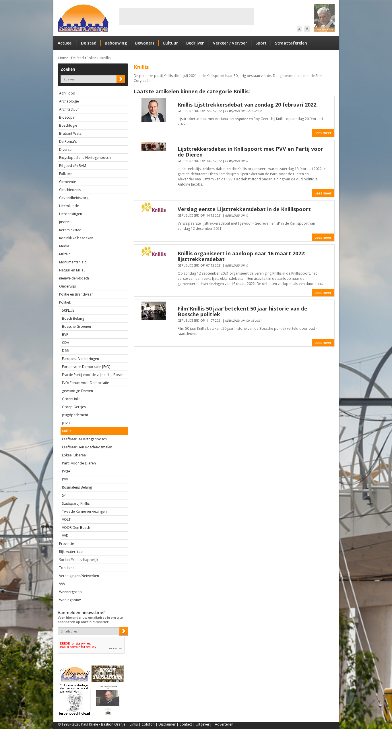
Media (64, 246)
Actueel (65, 43)
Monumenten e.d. (73, 262)
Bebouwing (116, 43)
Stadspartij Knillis (76, 503)
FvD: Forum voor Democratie (85, 382)
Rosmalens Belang (77, 487)
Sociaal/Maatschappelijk (78, 559)
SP (64, 495)
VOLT (66, 519)
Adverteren (224, 724)
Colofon (148, 724)
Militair (64, 254)
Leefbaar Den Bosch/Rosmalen (87, 447)
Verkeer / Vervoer (230, 43)
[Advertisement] (186, 16)
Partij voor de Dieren (79, 463)
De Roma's (68, 141)
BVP (65, 334)
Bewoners (144, 43)
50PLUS (68, 310)
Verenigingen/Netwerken (79, 575)
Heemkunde (69, 205)
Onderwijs (67, 286)
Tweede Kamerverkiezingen (84, 511)
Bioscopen (68, 117)
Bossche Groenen (76, 326)
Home (63, 57)
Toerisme (67, 567)
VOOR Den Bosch (76, 527)
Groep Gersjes (74, 406)
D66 (65, 350)
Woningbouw (70, 599)
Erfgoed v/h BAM (72, 165)
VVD (65, 535)
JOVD (66, 423)
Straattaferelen (291, 43)
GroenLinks (71, 398)
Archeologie (69, 101)
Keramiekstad (70, 229)
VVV (62, 583)
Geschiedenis (70, 189)
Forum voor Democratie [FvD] (86, 366)
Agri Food (67, 93)
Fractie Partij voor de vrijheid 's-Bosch (92, 374)
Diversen (66, 149)
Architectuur (69, 109)
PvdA (66, 471)
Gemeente (67, 181)
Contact (185, 724)
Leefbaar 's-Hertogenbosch (84, 439)
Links (134, 724)
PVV (65, 479)
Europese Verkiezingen (80, 358)
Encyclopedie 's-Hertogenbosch (85, 157)
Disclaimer (167, 724)
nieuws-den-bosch (74, 278)
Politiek (92, 57)
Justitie (64, 221)
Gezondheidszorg (73, 197)
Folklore (65, 173)
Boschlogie (68, 125)
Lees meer (323, 132)
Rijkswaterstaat (71, 551)
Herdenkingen (70, 213)
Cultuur (170, 43)
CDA (65, 342)
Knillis (105, 57)
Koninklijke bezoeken (76, 238)
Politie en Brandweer (76, 294)
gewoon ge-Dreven (77, 390)
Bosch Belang (73, 318)
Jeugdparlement (75, 414)
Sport (261, 43)
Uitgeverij (203, 724)
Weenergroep (70, 591)
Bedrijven (195, 43)
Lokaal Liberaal (74, 455)
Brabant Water (71, 133)
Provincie (66, 543)
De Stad (77, 57)
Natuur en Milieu (72, 270)
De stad (88, 43)
